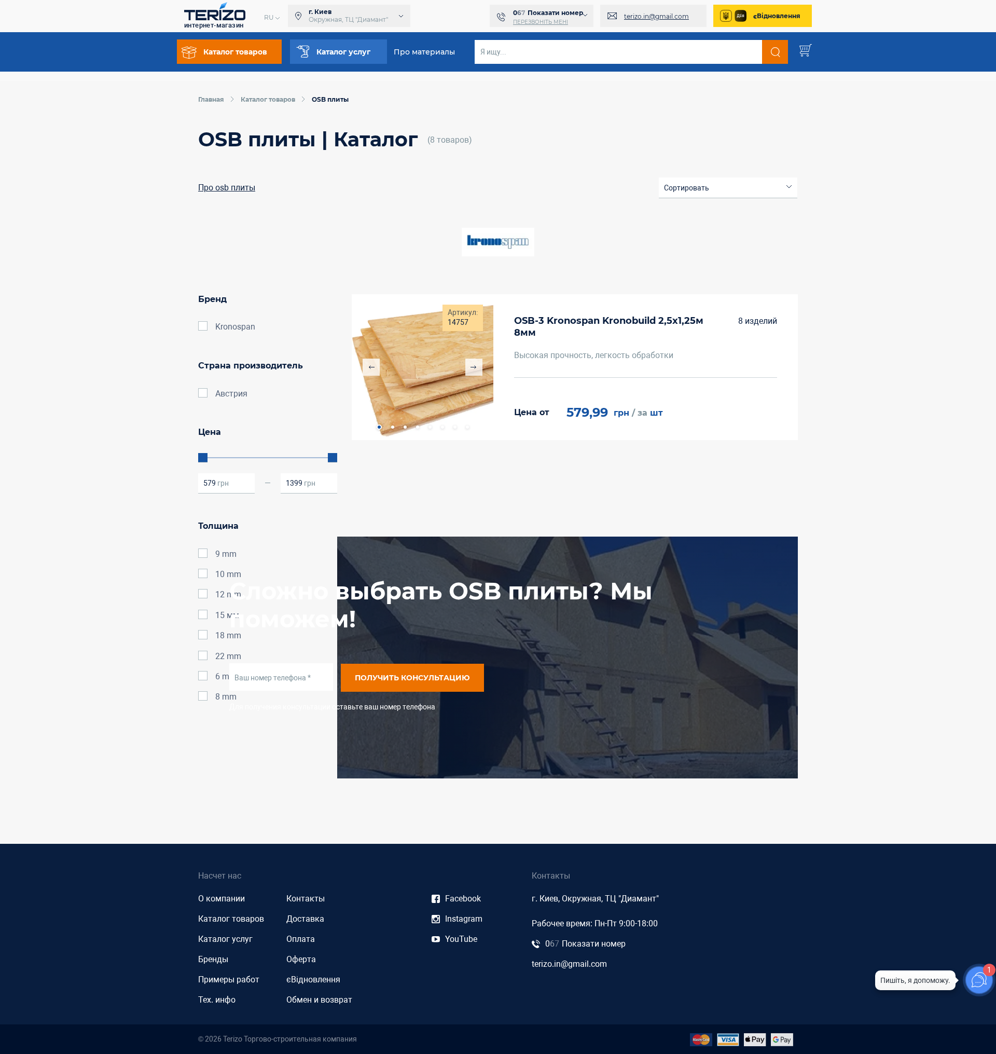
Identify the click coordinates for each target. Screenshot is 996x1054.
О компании (221, 899)
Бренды (213, 959)
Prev (371, 367)
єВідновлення (776, 16)
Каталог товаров (231, 919)
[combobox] (728, 187)
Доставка (305, 919)
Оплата (300, 939)
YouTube (461, 939)
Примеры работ (228, 979)
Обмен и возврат (319, 1000)
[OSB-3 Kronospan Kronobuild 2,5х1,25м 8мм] (422, 367)
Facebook (463, 899)
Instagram (463, 919)
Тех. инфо (217, 1000)
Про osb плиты (226, 188)
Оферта (301, 959)
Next (473, 367)
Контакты (305, 899)
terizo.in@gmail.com (656, 16)
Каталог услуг (225, 939)
